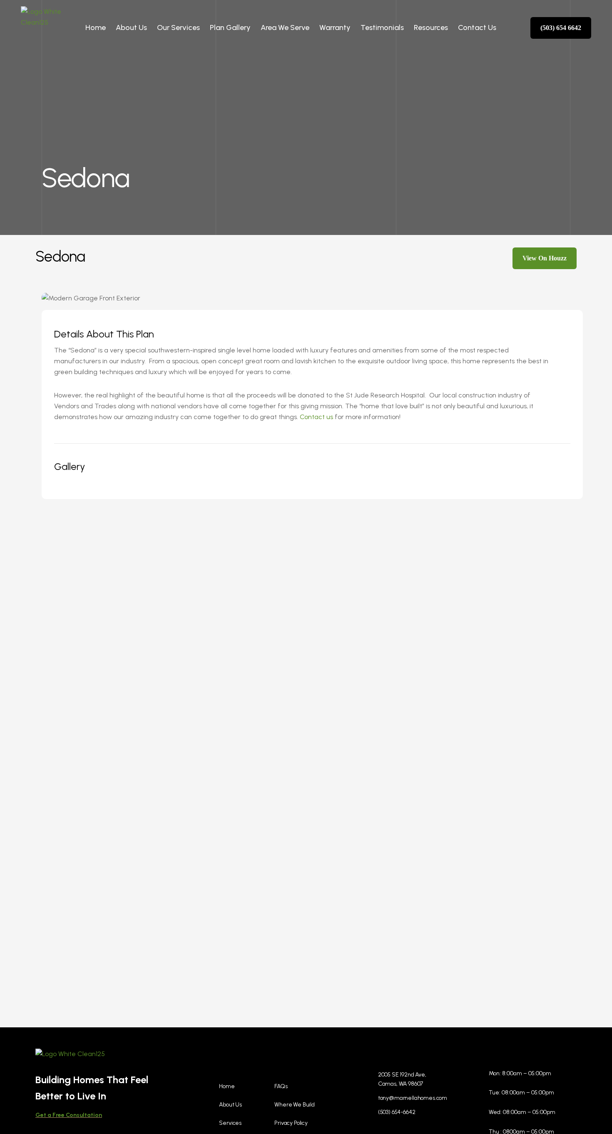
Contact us (316, 417)
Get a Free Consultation (68, 1115)
